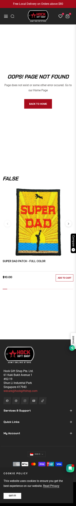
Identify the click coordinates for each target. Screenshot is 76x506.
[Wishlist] (59, 16)
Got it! (12, 495)
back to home (38, 103)
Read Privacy (51, 486)
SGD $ (37, 454)
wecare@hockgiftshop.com (20, 391)
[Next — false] (68, 223)
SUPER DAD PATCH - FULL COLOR (24, 261)
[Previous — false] (7, 223)
